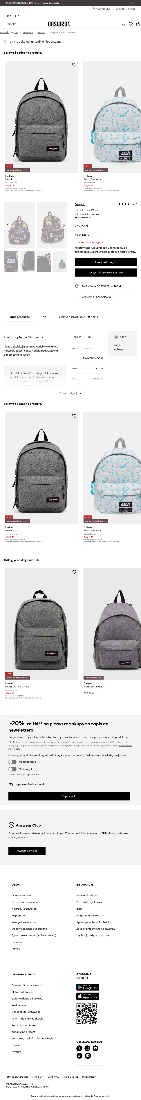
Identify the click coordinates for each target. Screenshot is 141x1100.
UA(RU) (44, 1086)
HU (23, 1086)
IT (26, 1086)
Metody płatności (22, 992)
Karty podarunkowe (23, 1025)
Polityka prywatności (17, 1077)
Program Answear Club (90, 915)
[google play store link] (87, 987)
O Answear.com (21, 895)
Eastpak (80, 204)
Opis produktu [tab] (20, 317)
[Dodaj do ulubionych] (74, 64)
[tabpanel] (70, 359)
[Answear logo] (59, 24)
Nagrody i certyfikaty (24, 908)
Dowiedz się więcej (27, 850)
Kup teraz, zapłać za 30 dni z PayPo (33, 1038)
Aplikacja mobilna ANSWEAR (93, 922)
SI (34, 1086)
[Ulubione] (131, 24)
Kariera (16, 948)
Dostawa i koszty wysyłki (26, 985)
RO (31, 1086)
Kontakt (16, 1051)
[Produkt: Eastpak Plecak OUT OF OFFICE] (42, 624)
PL (28, 1086)
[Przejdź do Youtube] (95, 1048)
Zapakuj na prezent (23, 1031)
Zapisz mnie (69, 796)
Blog (79, 908)
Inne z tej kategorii (106, 262)
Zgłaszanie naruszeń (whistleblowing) (34, 935)
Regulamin (37, 1077)
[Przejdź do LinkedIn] (88, 1055)
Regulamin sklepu (86, 895)
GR (17, 1086)
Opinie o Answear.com (25, 902)
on (17, 16)
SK (36, 1086)
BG (8, 1086)
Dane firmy (53, 1077)
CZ (14, 1086)
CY (11, 1086)
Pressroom (18, 942)
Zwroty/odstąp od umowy (27, 998)
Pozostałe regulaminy (89, 902)
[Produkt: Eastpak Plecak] (42, 117)
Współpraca (19, 915)
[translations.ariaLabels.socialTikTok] (79, 1055)
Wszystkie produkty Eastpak (106, 272)
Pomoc (16, 1045)
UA (39, 1086)
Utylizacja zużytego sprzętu (93, 935)
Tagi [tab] (44, 317)
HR (20, 1086)
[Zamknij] (132, 3)
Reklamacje (19, 1005)
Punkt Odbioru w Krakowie (27, 1018)
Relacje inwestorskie (24, 922)
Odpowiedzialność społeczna (29, 928)
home (10, 32)
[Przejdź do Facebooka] (79, 1048)
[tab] (78, 316)
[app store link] (87, 995)
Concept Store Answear (26, 1011)
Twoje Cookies (70, 1077)
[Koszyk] (138, 24)
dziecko (11, 24)
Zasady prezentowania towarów (95, 928)
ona (8, 16)
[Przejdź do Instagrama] (87, 1048)
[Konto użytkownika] (123, 24)
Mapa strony (89, 1077)
